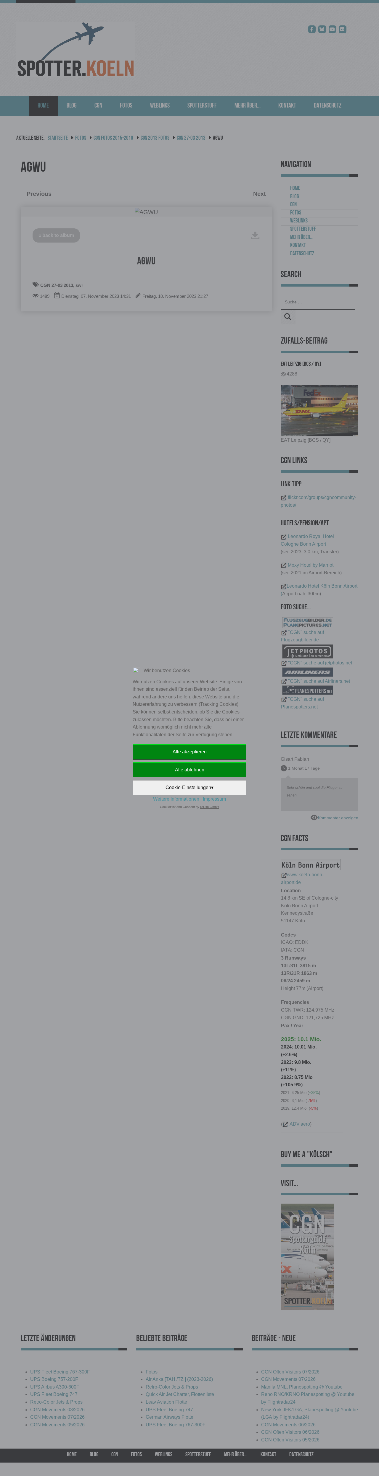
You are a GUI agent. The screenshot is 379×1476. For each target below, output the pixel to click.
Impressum (214, 799)
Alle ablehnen (189, 769)
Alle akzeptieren (190, 751)
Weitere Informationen (176, 799)
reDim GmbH (209, 807)
